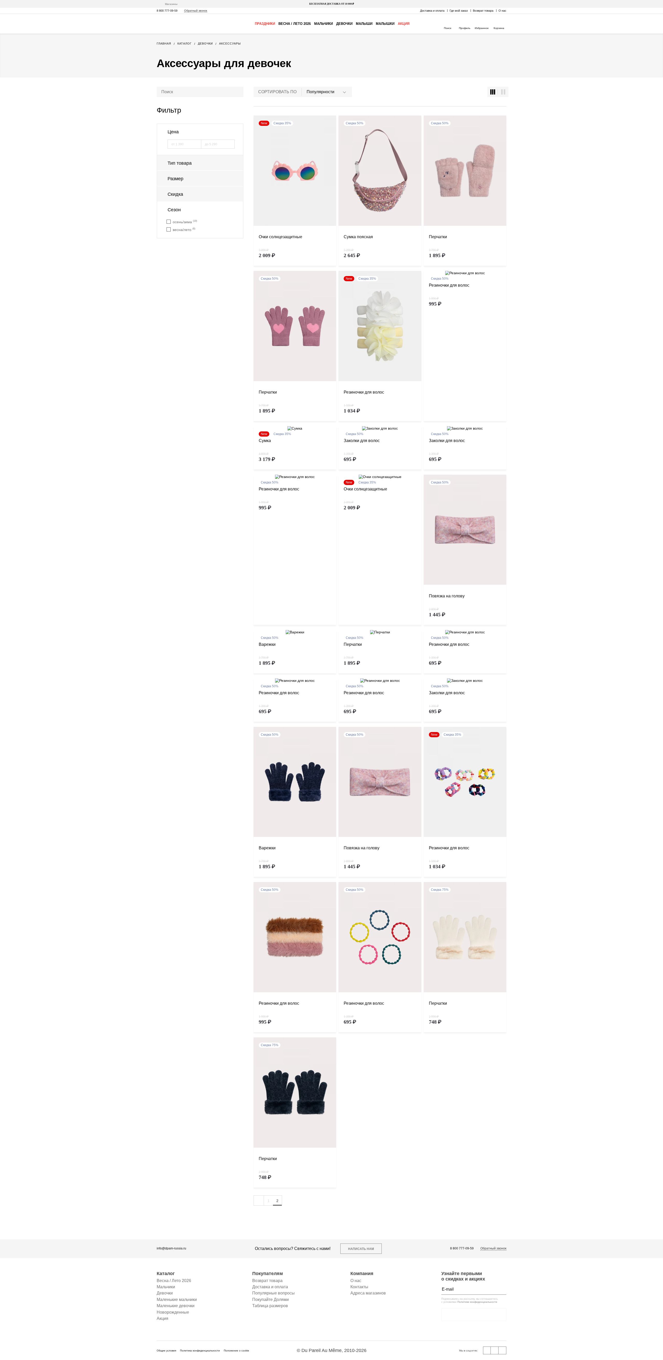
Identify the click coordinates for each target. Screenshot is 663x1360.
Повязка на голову (447, 596)
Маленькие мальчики (177, 1299)
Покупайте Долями (270, 1299)
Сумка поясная (358, 237)
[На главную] (179, 24)
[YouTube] (495, 1350)
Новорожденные (173, 1312)
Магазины (171, 4)
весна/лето (184, 229)
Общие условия (166, 1350)
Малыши (364, 24)
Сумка (265, 440)
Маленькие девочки (175, 1306)
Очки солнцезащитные (280, 237)
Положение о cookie (236, 1350)
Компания (361, 1273)
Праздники (265, 24)
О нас (502, 10)
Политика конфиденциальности (200, 1350)
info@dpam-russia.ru (171, 1248)
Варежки (267, 644)
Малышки (385, 24)
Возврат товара (483, 10)
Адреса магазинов (368, 1293)
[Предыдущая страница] (259, 1200)
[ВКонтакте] (487, 1350)
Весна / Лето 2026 (294, 24)
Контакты (359, 1287)
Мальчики (323, 24)
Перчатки (438, 237)
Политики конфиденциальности (477, 1301)
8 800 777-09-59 (167, 10)
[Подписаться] (501, 1289)
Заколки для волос (362, 440)
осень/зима (185, 222)
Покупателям (267, 1273)
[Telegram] (502, 1350)
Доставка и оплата (432, 10)
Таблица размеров (270, 1306)
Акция (403, 24)
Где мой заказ (459, 10)
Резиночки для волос (364, 392)
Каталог (166, 1273)
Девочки (344, 24)
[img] (295, 171)
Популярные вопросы (273, 1293)
